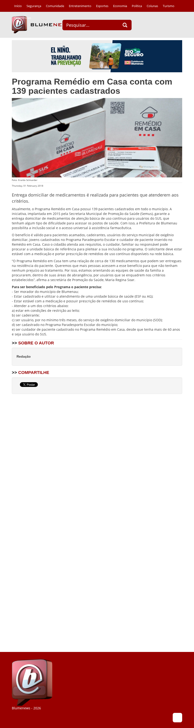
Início (18, 6)
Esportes (102, 6)
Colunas (152, 6)
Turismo (168, 6)
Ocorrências (22, 18)
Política (137, 6)
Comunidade (55, 6)
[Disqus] (97, 458)
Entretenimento (80, 6)
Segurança (33, 6)
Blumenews (41, 24)
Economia (120, 6)
